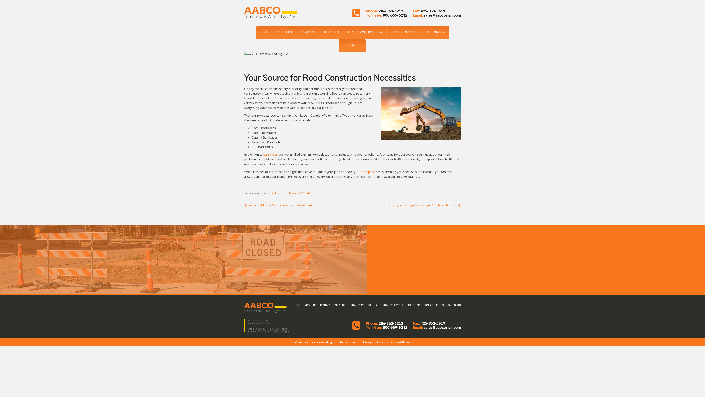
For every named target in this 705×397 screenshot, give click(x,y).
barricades (270, 155)
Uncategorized (277, 193)
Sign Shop (434, 32)
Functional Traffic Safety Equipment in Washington (282, 205)
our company (366, 172)
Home (264, 32)
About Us (285, 32)
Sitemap (447, 305)
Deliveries (331, 32)
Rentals (307, 32)
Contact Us (352, 45)
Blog (457, 305)
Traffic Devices (403, 32)
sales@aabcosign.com (442, 15)
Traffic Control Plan (365, 32)
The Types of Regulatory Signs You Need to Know (423, 205)
